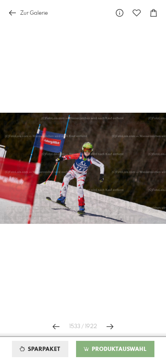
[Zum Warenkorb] (153, 13)
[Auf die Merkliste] (136, 13)
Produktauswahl (118, 349)
